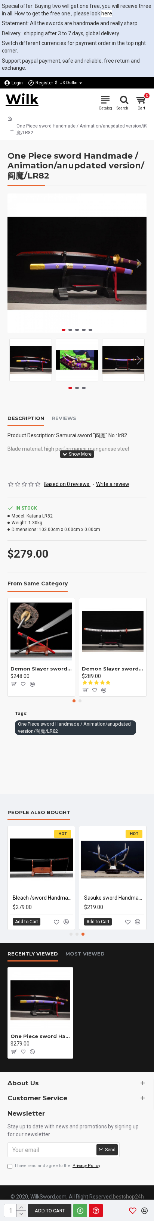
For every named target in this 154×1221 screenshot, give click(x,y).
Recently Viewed (32, 954)
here (106, 13)
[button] (14, 263)
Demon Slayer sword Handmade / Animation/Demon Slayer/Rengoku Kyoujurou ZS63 (113, 669)
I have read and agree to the (57, 1165)
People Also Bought (38, 812)
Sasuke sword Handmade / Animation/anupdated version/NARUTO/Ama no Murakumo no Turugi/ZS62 (114, 898)
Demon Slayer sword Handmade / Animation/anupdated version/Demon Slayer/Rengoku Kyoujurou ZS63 (41, 669)
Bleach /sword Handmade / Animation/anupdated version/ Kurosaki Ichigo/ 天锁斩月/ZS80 (43, 898)
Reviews (64, 418)
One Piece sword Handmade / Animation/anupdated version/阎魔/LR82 (74, 727)
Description (25, 418)
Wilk (22, 99)
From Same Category (37, 583)
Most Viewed (85, 954)
